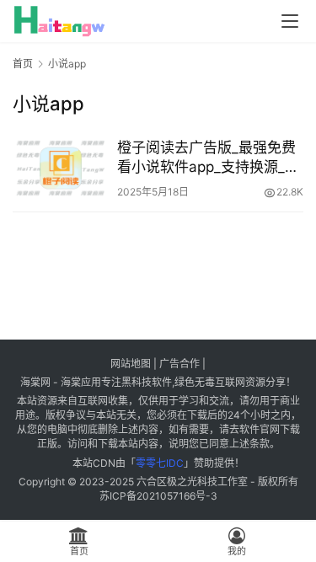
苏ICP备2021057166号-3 (158, 496)
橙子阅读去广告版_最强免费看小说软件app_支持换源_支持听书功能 (208, 158)
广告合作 (179, 363)
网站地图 (130, 363)
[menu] (290, 21)
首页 (23, 63)
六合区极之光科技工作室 (192, 481)
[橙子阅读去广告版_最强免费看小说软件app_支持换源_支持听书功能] (61, 168)
